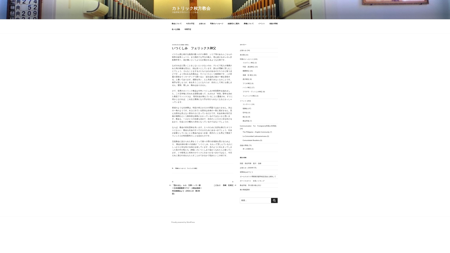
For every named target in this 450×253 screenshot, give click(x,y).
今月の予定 (190, 23)
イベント (261, 23)
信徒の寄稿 (273, 23)
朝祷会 (245, 108)
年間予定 (188, 29)
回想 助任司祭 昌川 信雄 (250, 163)
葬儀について (249, 23)
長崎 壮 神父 (248, 75)
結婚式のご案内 (233, 23)
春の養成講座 (245, 190)
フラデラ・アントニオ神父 (252, 92)
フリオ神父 (247, 83)
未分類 (242, 55)
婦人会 (245, 117)
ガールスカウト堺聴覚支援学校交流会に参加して (259, 176)
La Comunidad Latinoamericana (254, 136)
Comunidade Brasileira (251, 140)
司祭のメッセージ (216, 23)
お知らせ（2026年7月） (249, 168)
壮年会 (245, 112)
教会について (177, 23)
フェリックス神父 (192, 168)
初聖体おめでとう (246, 172)
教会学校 (246, 121)
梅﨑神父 (246, 71)
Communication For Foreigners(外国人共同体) (258, 126)
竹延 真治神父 (248, 67)
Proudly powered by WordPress (183, 222)
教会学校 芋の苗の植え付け (250, 185)
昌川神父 (246, 79)
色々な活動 (176, 29)
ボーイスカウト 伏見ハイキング (252, 181)
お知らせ (202, 23)
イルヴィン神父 (248, 63)
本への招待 (247, 149)
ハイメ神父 (247, 87)
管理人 (187, 44)
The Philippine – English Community (256, 132)
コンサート (247, 104)
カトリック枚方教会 (191, 8)
